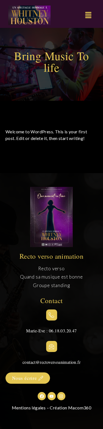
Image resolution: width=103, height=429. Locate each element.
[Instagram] (61, 396)
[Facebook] (42, 396)
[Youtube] (52, 396)
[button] (88, 15)
